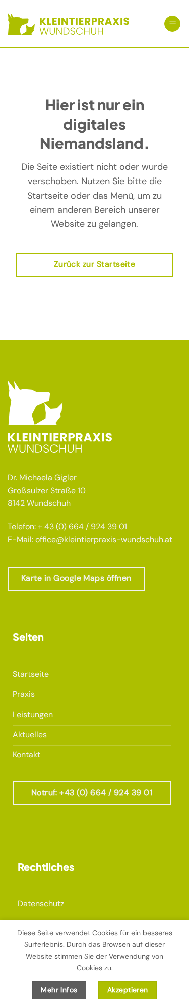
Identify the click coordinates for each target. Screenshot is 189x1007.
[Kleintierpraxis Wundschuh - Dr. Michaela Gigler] (68, 23)
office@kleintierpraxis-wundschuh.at (103, 539)
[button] (172, 24)
